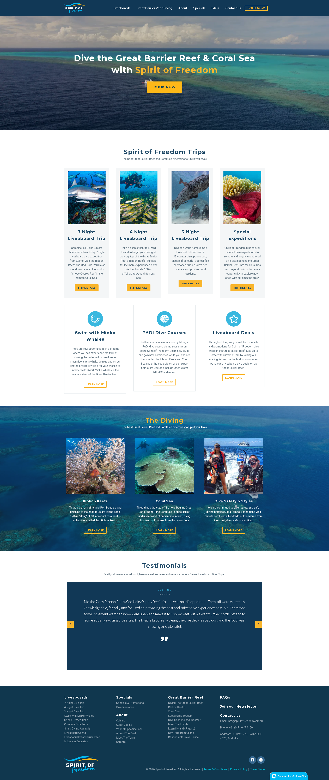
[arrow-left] (70, 624)
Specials (199, 8)
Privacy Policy (238, 769)
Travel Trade (257, 769)
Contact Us (233, 8)
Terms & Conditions (215, 769)
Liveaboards (121, 8)
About (182, 8)
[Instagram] (261, 760)
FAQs (215, 8)
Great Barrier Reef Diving (154, 8)
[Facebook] (252, 760)
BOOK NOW (256, 8)
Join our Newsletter (239, 706)
